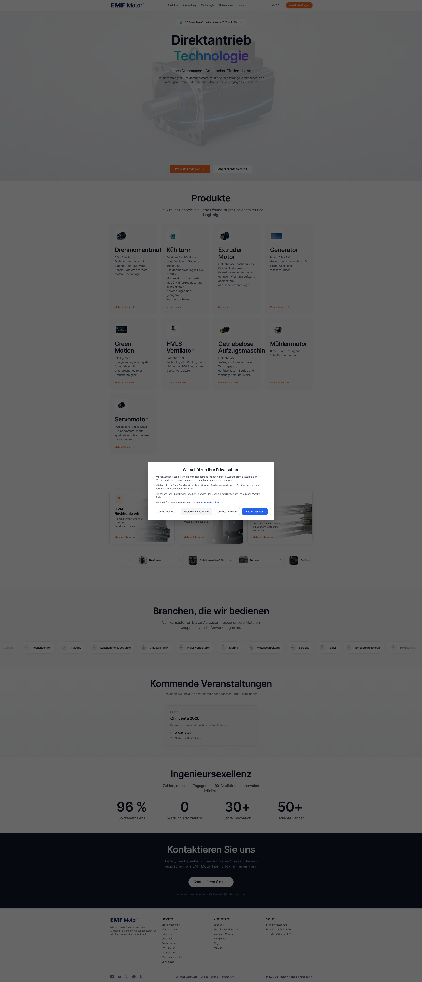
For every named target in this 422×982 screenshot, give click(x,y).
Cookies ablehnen (227, 511)
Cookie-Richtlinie (210, 502)
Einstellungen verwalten (196, 511)
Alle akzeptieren (255, 511)
